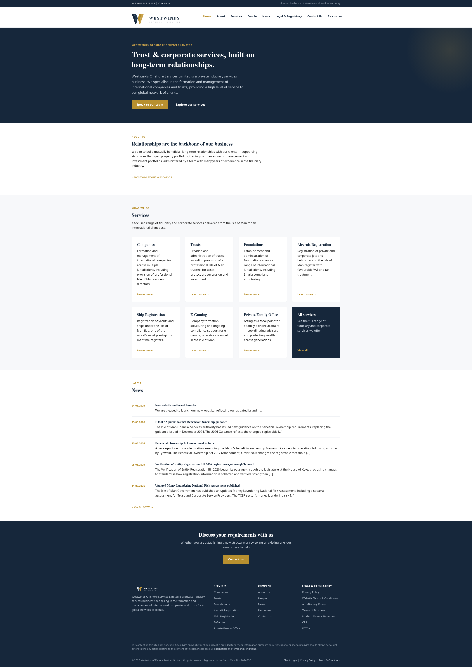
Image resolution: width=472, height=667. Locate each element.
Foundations (222, 604)
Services (236, 16)
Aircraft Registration (226, 610)
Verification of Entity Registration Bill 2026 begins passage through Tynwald (204, 464)
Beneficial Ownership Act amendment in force (184, 443)
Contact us (164, 3)
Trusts (217, 598)
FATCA (306, 628)
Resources (335, 16)
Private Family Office (227, 628)
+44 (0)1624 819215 (143, 3)
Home (207, 16)
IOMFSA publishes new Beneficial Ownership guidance (191, 421)
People (252, 16)
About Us (264, 592)
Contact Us (314, 16)
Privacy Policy (311, 592)
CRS (304, 622)
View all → (304, 350)
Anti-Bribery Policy (314, 604)
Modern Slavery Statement (319, 616)
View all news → (143, 507)
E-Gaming (220, 622)
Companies (221, 592)
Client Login (290, 660)
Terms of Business (313, 610)
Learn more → (146, 294)
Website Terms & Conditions (320, 598)
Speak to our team (150, 104)
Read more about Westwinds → (154, 177)
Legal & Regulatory (289, 16)
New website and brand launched (176, 405)
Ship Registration (224, 616)
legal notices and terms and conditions (235, 648)
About (221, 16)
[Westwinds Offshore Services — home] (155, 17)
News (266, 16)
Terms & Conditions (329, 660)
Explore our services (190, 104)
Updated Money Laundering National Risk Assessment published (197, 485)
